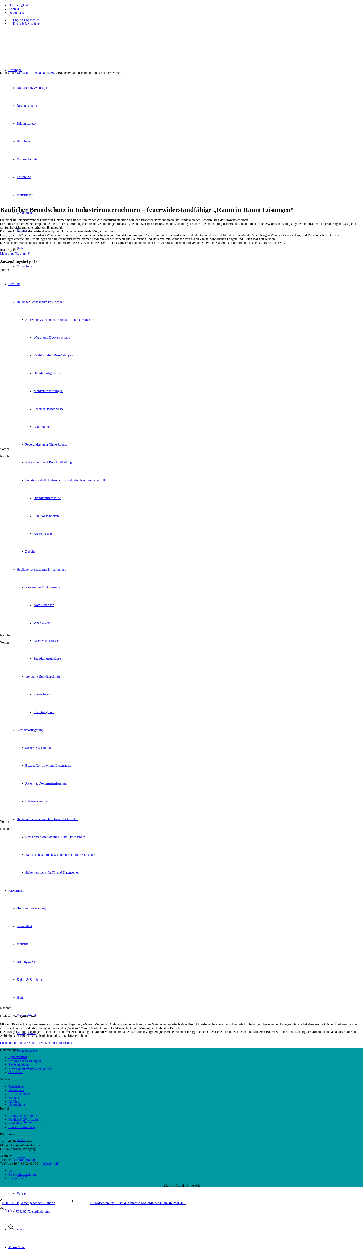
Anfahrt (13, 1101)
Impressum (15, 1178)
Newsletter (15, 1072)
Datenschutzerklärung (22, 1174)
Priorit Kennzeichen (21, 1127)
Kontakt (13, 9)
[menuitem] (185, 5)
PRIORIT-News (19, 1094)
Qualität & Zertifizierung (24, 1119)
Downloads (16, 12)
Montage (14, 1086)
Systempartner (17, 1057)
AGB (12, 1170)
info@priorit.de (49, 1163)
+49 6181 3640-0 (23, 1160)
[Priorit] (31, 49)
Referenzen (16, 1123)
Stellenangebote (18, 1064)
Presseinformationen (21, 1068)
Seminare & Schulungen (24, 1061)
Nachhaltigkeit (18, 5)
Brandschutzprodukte (22, 1116)
